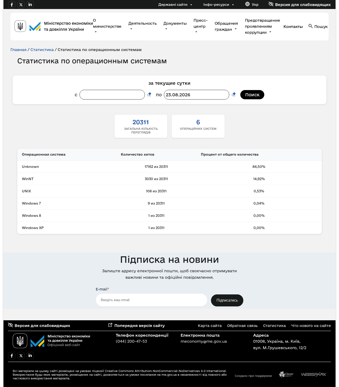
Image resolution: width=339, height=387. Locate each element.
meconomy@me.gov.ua (204, 341)
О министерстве (107, 23)
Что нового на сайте (311, 326)
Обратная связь (242, 326)
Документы (175, 23)
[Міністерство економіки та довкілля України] (51, 340)
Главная (18, 49)
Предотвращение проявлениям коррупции (262, 26)
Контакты (293, 26)
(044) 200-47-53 (131, 341)
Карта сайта (210, 326)
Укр (255, 4)
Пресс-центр (200, 23)
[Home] (54, 26)
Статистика (42, 49)
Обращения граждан (226, 26)
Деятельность (142, 23)
